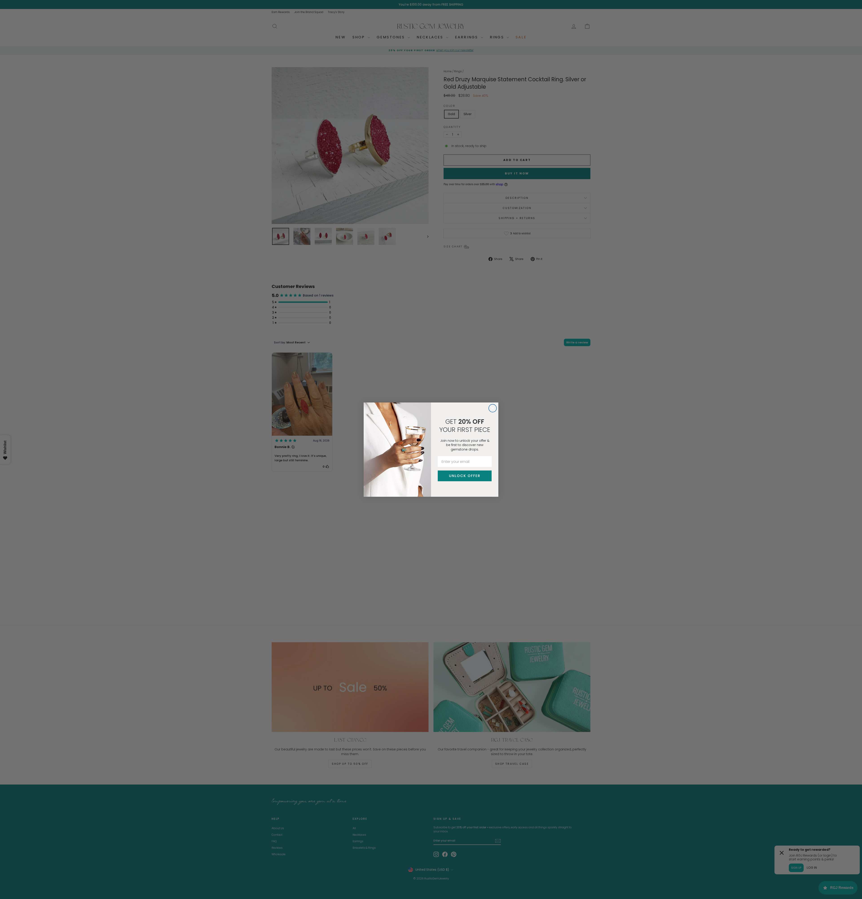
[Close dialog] (493, 408)
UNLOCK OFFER (464, 475)
